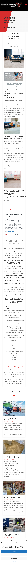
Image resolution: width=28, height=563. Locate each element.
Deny (14, 554)
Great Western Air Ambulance (10, 419)
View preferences (14, 558)
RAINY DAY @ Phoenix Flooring (11, 534)
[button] (26, 540)
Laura (6, 421)
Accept (14, 551)
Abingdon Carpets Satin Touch (15, 209)
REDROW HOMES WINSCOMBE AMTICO (11, 456)
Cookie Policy (14, 561)
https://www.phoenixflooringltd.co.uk (14, 367)
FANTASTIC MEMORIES (12, 498)
